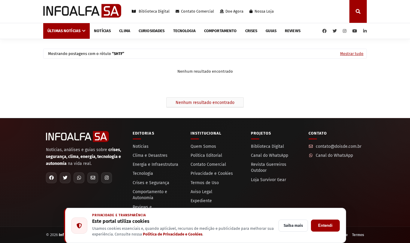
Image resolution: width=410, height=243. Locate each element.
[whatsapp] (79, 177)
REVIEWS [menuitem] (292, 31)
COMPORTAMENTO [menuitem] (220, 31)
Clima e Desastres (150, 155)
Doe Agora (234, 11)
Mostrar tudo (351, 53)
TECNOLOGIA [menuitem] (184, 31)
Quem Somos (203, 146)
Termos (358, 235)
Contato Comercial (197, 11)
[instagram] (344, 31)
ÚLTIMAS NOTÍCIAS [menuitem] (63, 31)
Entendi (325, 225)
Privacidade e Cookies (212, 173)
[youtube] (355, 31)
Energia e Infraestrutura (155, 164)
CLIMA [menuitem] (124, 31)
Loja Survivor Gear (268, 179)
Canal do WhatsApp (269, 155)
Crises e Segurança (151, 182)
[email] (92, 177)
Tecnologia (143, 173)
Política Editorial (206, 155)
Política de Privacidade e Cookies (172, 234)
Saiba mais (293, 225)
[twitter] (334, 31)
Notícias (141, 146)
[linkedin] (364, 31)
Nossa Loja (264, 11)
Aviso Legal (201, 191)
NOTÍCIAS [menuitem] (102, 31)
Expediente (201, 200)
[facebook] (324, 31)
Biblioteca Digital (154, 11)
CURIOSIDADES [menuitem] (152, 31)
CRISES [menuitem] (251, 31)
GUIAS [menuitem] (271, 31)
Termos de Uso (205, 182)
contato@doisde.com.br (338, 146)
